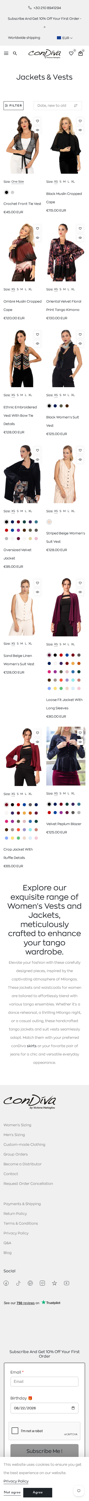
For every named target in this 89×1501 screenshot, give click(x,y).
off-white (55, 663)
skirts (32, 1046)
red (61, 655)
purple (61, 663)
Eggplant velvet (18, 538)
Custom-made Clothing (24, 1144)
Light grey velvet (6, 538)
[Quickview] (37, 130)
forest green (79, 672)
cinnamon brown (67, 406)
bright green (61, 688)
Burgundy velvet (18, 522)
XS (56, 181)
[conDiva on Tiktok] (18, 1283)
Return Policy (15, 1214)
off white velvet (24, 538)
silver (12, 192)
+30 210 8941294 (47, 8)
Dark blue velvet (12, 522)
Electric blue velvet (12, 530)
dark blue (55, 406)
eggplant (49, 655)
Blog (8, 1253)
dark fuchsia (55, 672)
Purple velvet (30, 522)
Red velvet (6, 530)
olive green (61, 406)
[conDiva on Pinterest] (30, 1283)
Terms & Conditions (21, 1223)
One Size (17, 181)
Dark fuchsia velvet (61, 812)
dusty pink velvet (36, 538)
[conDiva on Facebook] (6, 1283)
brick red (67, 663)
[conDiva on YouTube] (66, 1283)
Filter (15, 105)
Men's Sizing (14, 1135)
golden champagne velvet (30, 538)
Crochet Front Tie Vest (22, 203)
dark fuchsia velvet (18, 530)
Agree (38, 1492)
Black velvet (6, 522)
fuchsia (49, 672)
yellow (55, 688)
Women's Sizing (17, 1125)
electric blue (67, 655)
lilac (67, 680)
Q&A (7, 1243)
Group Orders (16, 1154)
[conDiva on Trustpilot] (54, 1283)
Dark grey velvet (36, 530)
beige (49, 522)
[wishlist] (71, 54)
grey (79, 655)
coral (61, 680)
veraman (73, 680)
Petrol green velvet (36, 522)
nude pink (67, 672)
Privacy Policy (16, 1233)
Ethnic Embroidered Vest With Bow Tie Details (20, 416)
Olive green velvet (30, 530)
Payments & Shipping (22, 1204)
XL (73, 181)
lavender (49, 688)
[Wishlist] (37, 121)
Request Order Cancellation (28, 1184)
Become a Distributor (23, 1164)
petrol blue (73, 672)
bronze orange (79, 663)
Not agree (12, 1492)
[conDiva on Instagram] (42, 1283)
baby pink (79, 688)
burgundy (73, 655)
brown (49, 680)
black (6, 192)
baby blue (73, 688)
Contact (11, 1174)
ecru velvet (12, 538)
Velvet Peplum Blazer (63, 824)
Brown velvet (24, 530)
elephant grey (55, 680)
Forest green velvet (24, 522)
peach (79, 680)
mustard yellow (73, 663)
